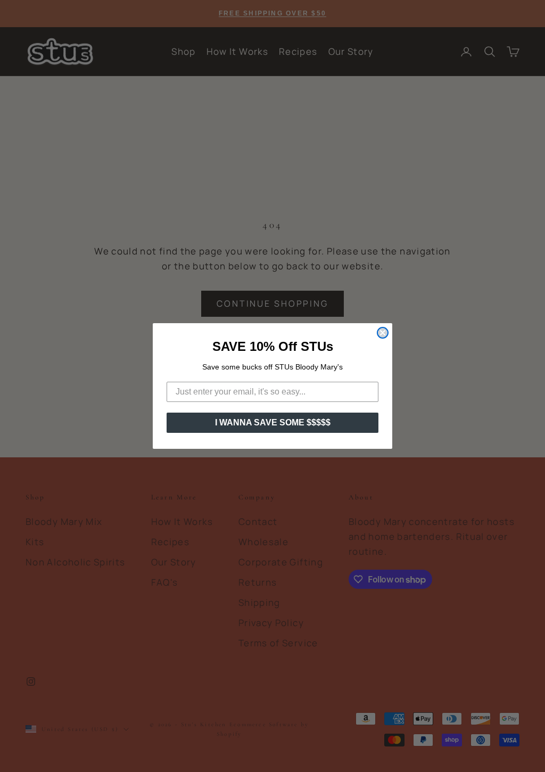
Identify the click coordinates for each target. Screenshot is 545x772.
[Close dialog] (382, 332)
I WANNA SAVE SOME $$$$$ (273, 422)
